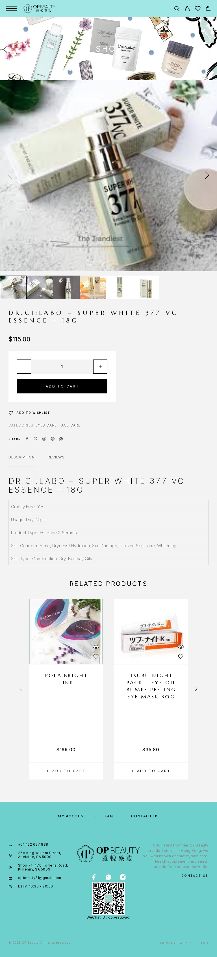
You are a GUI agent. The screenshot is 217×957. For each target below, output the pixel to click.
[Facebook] (94, 877)
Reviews (56, 457)
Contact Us (145, 816)
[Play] (13, 287)
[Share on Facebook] (27, 439)
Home (52, 70)
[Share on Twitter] (35, 439)
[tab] (21, 460)
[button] (66, 771)
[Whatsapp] (108, 877)
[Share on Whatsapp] (61, 439)
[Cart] (208, 9)
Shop (70, 70)
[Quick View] (96, 646)
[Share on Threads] (44, 439)
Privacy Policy (176, 943)
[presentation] (10, 176)
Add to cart (63, 386)
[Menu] (11, 8)
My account (72, 816)
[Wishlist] (198, 9)
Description (21, 457)
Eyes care (46, 425)
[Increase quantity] (100, 367)
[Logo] (39, 8)
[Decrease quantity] (24, 367)
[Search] (177, 9)
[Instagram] (123, 877)
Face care (70, 425)
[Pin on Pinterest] (52, 439)
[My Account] (187, 9)
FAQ (109, 816)
